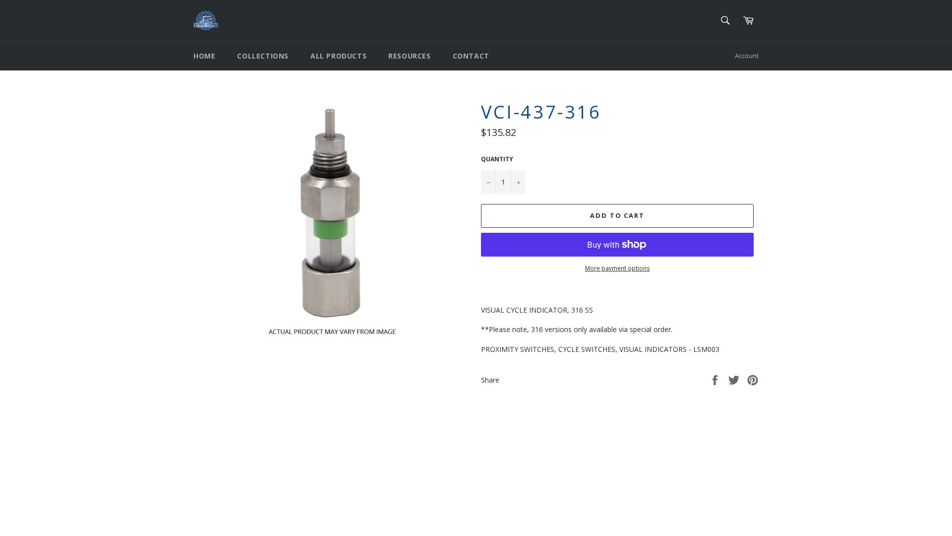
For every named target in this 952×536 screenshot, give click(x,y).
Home (204, 56)
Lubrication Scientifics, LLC (251, 502)
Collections (263, 56)
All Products (338, 56)
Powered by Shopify (317, 502)
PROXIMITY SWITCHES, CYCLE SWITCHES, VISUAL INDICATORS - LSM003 (600, 349)
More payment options (617, 268)
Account (747, 55)
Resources (409, 56)
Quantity (497, 159)
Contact (471, 56)
